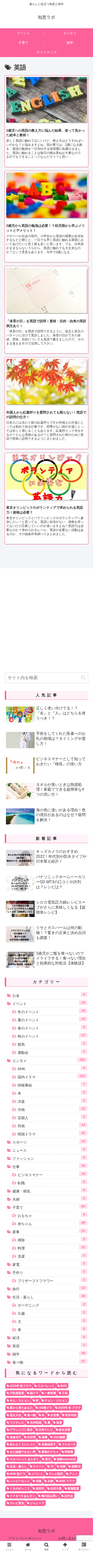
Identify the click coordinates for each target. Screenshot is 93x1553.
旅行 (48, 1288)
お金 (48, 995)
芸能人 (51, 1117)
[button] (83, 677)
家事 (48, 1231)
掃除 (51, 1239)
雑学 (48, 1353)
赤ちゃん (51, 1223)
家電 (48, 1264)
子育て (48, 1207)
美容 (48, 1345)
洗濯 (51, 1256)
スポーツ (48, 1141)
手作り (48, 1272)
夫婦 (48, 1199)
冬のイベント (51, 1011)
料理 (51, 1247)
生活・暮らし (48, 1296)
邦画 (51, 1125)
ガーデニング (51, 1304)
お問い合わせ (68, 1538)
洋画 (51, 1109)
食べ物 (48, 1362)
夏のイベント (51, 1019)
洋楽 (51, 1101)
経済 (48, 1337)
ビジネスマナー (51, 1174)
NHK (51, 1068)
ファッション (48, 1158)
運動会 (51, 1052)
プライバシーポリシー (24, 1538)
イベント (48, 1003)
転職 (51, 1182)
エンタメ (48, 1060)
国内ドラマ (51, 1076)
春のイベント (51, 1027)
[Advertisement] (46, 619)
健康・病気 (48, 1190)
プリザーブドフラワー (51, 1280)
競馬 (51, 1044)
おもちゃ (51, 1215)
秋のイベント (51, 1035)
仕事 (48, 1166)
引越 (51, 1313)
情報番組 (51, 1084)
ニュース (48, 1150)
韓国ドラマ (51, 1133)
